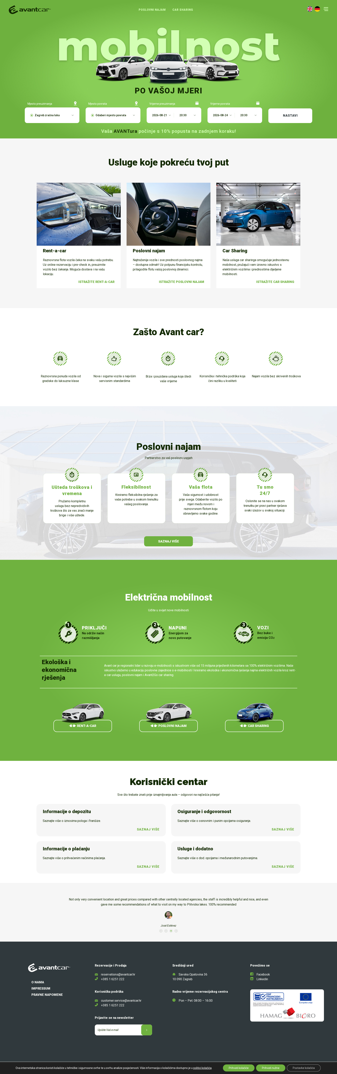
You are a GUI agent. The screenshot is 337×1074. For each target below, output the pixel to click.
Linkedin (262, 979)
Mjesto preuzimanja (39, 103)
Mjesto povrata (97, 103)
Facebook (263, 974)
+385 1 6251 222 (112, 979)
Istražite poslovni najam (181, 282)
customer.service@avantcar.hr (121, 1000)
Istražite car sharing (275, 282)
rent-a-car (86, 726)
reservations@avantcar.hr (118, 974)
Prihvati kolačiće (239, 1068)
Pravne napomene (47, 995)
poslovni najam (172, 726)
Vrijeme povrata (220, 103)
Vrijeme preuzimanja (162, 103)
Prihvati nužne (270, 1068)
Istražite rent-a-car (96, 282)
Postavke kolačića (304, 1068)
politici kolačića (202, 1068)
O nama (37, 982)
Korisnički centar (169, 781)
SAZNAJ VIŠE (168, 541)
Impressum (40, 988)
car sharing (258, 726)
